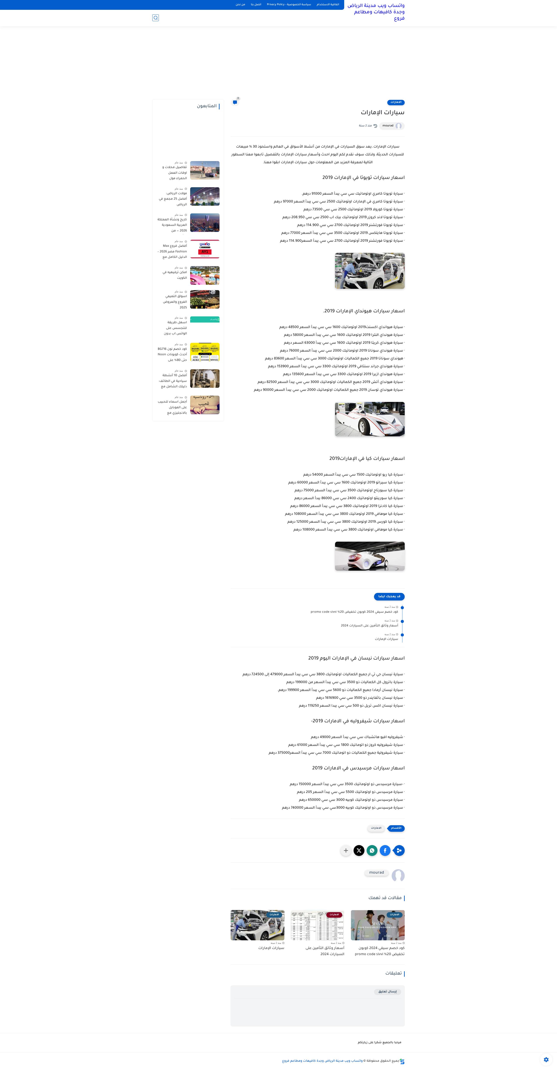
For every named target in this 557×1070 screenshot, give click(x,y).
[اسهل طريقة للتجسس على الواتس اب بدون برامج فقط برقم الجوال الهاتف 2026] (205, 325)
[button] (385, 850)
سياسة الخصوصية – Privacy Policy (289, 4)
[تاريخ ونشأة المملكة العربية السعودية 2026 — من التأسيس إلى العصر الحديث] (205, 222)
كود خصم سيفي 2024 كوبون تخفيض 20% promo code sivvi (354, 612)
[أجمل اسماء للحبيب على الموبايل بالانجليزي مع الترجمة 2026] (205, 405)
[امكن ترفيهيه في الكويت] (205, 275)
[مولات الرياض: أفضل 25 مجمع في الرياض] (205, 196)
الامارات (396, 102)
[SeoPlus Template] (402, 1061)
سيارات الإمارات (386, 639)
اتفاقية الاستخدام (328, 4)
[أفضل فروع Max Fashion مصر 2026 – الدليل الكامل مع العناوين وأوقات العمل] (205, 249)
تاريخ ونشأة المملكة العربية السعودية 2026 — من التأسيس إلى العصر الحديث (172, 226)
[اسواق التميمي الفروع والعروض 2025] (205, 299)
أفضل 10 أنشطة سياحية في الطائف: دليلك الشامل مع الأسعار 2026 (173, 382)
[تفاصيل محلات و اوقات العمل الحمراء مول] (205, 170)
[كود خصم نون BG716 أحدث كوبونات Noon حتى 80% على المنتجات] (205, 352)
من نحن (240, 4)
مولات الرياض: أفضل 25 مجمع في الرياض (173, 199)
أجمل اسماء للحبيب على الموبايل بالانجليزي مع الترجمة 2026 (172, 408)
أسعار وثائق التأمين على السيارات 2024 (369, 626)
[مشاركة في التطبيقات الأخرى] (346, 850)
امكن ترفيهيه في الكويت (175, 275)
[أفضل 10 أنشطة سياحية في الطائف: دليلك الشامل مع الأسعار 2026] (205, 378)
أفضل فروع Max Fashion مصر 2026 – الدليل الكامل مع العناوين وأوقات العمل (172, 253)
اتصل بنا (256, 4)
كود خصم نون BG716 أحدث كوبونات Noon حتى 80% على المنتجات (172, 356)
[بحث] (155, 17)
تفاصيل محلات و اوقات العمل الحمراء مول (174, 173)
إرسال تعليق (387, 991)
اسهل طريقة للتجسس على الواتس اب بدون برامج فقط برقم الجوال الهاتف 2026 (173, 329)
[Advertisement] (278, 65)
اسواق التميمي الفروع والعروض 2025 (175, 302)
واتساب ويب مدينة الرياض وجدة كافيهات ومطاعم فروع (376, 13)
